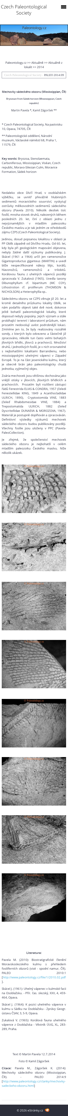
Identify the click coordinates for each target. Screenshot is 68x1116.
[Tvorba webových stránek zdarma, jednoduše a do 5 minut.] (47, 1110)
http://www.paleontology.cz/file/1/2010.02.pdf (34, 977)
